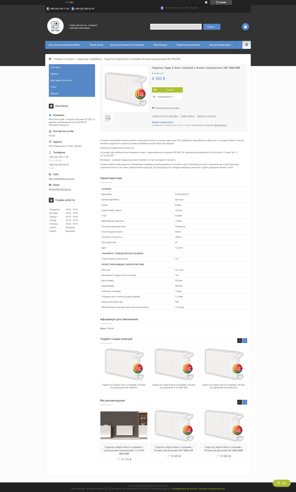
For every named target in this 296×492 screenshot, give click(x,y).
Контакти (55, 67)
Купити (170, 89)
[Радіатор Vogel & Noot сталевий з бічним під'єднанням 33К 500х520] (123, 364)
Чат (284, 483)
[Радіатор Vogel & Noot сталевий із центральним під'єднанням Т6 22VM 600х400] (123, 426)
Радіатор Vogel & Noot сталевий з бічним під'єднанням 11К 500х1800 (173, 386)
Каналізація (160, 44)
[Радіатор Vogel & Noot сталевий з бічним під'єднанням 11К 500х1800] (173, 364)
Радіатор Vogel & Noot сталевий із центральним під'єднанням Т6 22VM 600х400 (124, 450)
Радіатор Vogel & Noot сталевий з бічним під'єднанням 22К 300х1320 (223, 386)
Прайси (54, 74)
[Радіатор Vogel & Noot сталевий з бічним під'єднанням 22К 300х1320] (223, 364)
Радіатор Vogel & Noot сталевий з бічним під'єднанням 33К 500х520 (123, 386)
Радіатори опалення (188, 44)
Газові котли (96, 44)
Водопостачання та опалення (127, 44)
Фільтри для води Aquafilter (64, 44)
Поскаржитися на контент (184, 489)
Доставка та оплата (61, 80)
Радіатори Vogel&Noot (89, 59)
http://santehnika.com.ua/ (61, 178)
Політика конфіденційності (212, 489)
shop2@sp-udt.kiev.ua (60, 189)
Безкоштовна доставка (167, 108)
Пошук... (211, 26)
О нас (53, 87)
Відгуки (54, 93)
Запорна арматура (219, 44)
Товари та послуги (64, 59)
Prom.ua (164, 485)
